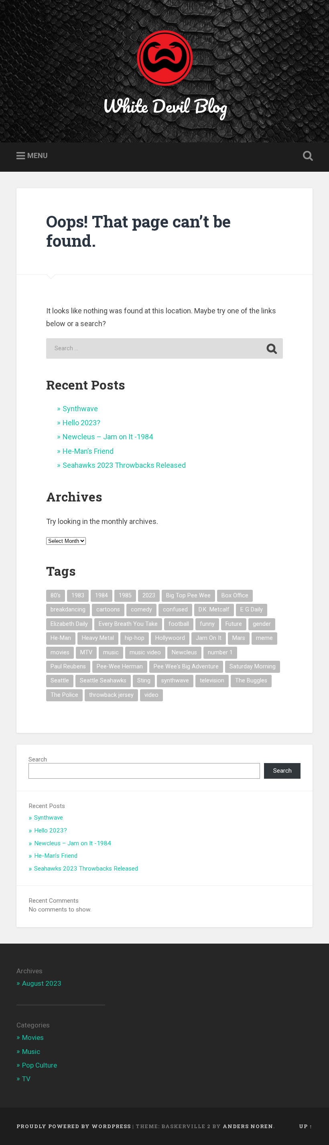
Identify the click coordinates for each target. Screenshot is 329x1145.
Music (31, 1052)
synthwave (175, 680)
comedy (141, 609)
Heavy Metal (98, 638)
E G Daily (251, 609)
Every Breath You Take (128, 624)
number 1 (220, 652)
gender (262, 624)
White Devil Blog (164, 105)
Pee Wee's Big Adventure (186, 666)
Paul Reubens (68, 666)
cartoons (108, 609)
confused (175, 609)
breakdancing (68, 609)
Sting (143, 680)
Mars (238, 638)
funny (207, 624)
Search (37, 759)
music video (145, 652)
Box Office (234, 595)
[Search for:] (164, 348)
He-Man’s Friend (88, 451)
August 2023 (41, 983)
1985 (125, 595)
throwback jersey (111, 695)
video (151, 695)
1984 (101, 595)
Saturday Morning (252, 666)
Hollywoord (170, 638)
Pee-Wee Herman (120, 666)
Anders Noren (248, 1126)
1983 (77, 595)
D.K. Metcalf (214, 609)
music (111, 652)
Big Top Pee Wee (188, 595)
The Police (64, 695)
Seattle (60, 680)
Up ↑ (306, 1126)
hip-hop (134, 638)
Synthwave (80, 408)
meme (264, 638)
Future (233, 624)
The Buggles (251, 680)
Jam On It (208, 638)
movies (60, 652)
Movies (33, 1037)
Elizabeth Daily (69, 624)
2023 (148, 595)
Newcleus (184, 652)
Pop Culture (39, 1065)
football (179, 624)
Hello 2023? (81, 422)
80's (56, 595)
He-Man (61, 638)
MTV (86, 652)
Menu (37, 155)
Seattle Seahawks (103, 680)
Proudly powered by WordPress (73, 1126)
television (212, 680)
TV (26, 1079)
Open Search (306, 156)
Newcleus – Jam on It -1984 (108, 436)
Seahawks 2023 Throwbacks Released (124, 465)
